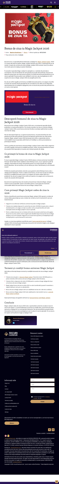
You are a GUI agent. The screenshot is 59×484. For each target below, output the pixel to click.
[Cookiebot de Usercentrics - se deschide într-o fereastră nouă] (51, 230)
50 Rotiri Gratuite (34, 359)
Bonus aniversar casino (36, 347)
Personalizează (28, 252)
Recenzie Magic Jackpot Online (42, 97)
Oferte (25, 52)
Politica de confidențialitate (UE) (12, 403)
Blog (6, 386)
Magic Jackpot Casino (44, 61)
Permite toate (48, 252)
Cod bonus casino (35, 339)
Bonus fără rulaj (34, 350)
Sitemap (6, 412)
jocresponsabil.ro (17, 462)
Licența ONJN (8, 397)
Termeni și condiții (9, 400)
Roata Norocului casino (36, 356)
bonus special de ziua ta (39, 221)
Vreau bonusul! (29, 112)
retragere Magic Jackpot (41, 256)
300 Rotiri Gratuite (35, 367)
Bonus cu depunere (35, 341)
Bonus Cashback (34, 353)
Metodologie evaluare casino (11, 394)
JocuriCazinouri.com (10, 438)
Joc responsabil (8, 391)
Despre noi (7, 383)
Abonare (12, 423)
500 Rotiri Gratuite (35, 373)
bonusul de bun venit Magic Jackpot (40, 298)
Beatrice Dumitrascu (15, 52)
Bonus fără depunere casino (37, 336)
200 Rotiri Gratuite (35, 364)
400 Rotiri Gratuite (35, 370)
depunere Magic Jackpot (26, 277)
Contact (6, 389)
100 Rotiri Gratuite (35, 362)
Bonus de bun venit (35, 344)
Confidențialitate (51, 433)
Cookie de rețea (8, 409)
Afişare (53, 248)
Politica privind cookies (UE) (11, 406)
